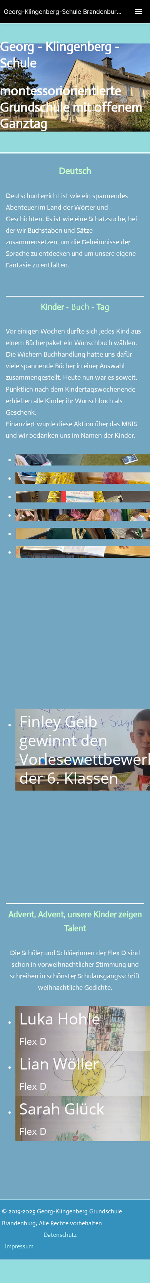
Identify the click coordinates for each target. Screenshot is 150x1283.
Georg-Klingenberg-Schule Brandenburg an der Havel (77, 11)
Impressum (19, 1246)
